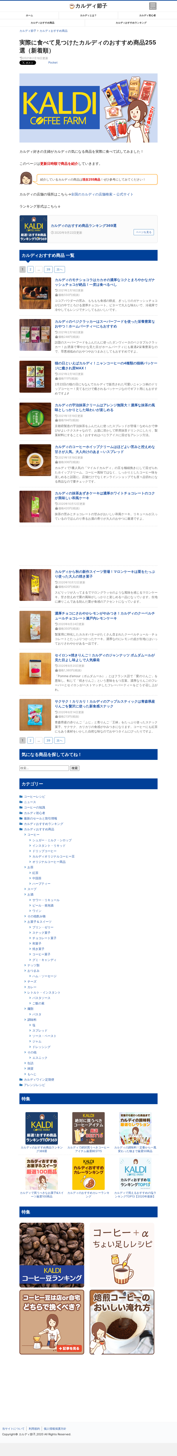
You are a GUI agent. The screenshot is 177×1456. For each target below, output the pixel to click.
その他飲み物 (36, 916)
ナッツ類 (33, 965)
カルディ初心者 (147, 15)
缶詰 (30, 1063)
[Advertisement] (88, 1449)
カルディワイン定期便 (39, 1079)
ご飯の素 (38, 1003)
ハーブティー (41, 883)
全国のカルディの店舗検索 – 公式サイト (102, 194)
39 (48, 269)
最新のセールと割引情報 (40, 818)
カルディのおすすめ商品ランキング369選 (84, 225)
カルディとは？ (88, 15)
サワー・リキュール (46, 900)
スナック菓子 (41, 932)
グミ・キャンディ (44, 960)
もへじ (31, 1074)
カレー (31, 987)
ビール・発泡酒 (43, 905)
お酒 (30, 894)
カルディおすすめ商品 (42, 22)
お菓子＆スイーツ (39, 921)
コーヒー (33, 834)
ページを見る (144, 232)
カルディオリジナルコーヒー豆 (53, 856)
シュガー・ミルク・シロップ (52, 840)
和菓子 (36, 943)
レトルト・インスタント (44, 992)
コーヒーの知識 (34, 807)
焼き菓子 (38, 949)
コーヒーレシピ (34, 796)
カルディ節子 (91, 6)
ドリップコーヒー (44, 851)
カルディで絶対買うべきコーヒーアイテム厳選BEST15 (88, 1149)
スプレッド (39, 1030)
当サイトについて (13, 1428)
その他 (31, 1052)
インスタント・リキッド (49, 845)
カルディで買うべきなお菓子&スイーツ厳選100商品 (42, 1194)
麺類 (30, 1008)
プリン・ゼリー (43, 927)
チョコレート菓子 (44, 938)
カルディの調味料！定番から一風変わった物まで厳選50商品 (135, 1149)
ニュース (30, 802)
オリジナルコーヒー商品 (49, 862)
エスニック (39, 1057)
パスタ (36, 1014)
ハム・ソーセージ (44, 976)
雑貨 (30, 1068)
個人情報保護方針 (55, 1428)
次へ (60, 269)
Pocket (53, 62)
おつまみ (33, 970)
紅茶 (35, 873)
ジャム (36, 1041)
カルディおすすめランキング (131, 22)
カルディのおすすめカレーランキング (88, 1194)
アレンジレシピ (34, 1085)
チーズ (31, 981)
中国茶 (36, 878)
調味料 (31, 1019)
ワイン (36, 911)
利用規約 (34, 1428)
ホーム (29, 15)
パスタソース (41, 998)
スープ (31, 889)
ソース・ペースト (44, 1036)
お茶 (30, 867)
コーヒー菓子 (41, 954)
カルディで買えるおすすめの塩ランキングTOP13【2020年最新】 (135, 1194)
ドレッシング (41, 1047)
